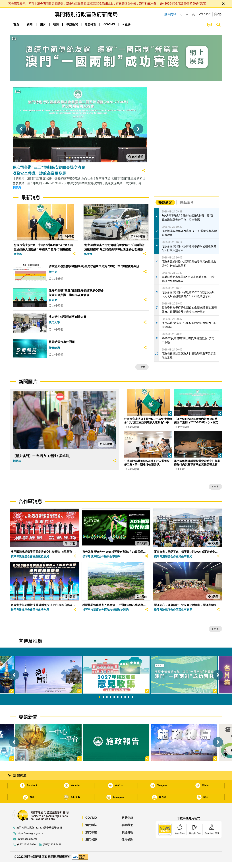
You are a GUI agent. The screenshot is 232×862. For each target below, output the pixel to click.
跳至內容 (170, 14)
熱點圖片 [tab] (187, 202)
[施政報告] (116, 742)
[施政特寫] (184, 742)
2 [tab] (103, 697)
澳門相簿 (91, 839)
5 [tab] (114, 697)
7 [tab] (121, 697)
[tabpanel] (116, 675)
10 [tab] (132, 697)
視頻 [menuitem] (56, 24)
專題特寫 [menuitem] (90, 24)
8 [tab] (125, 697)
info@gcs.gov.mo (28, 839)
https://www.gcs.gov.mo (31, 833)
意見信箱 (127, 817)
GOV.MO (91, 817)
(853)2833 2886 (26, 844)
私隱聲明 (127, 832)
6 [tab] (118, 697)
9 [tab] (128, 697)
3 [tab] (107, 697)
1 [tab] (100, 697)
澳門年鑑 (91, 832)
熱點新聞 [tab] (165, 202)
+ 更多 (142, 367)
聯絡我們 (127, 824)
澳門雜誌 (91, 824)
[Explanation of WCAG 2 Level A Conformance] (80, 856)
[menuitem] (29, 24)
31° (207, 14)
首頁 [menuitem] (16, 24)
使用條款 (127, 839)
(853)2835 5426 (52, 844)
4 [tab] (110, 697)
